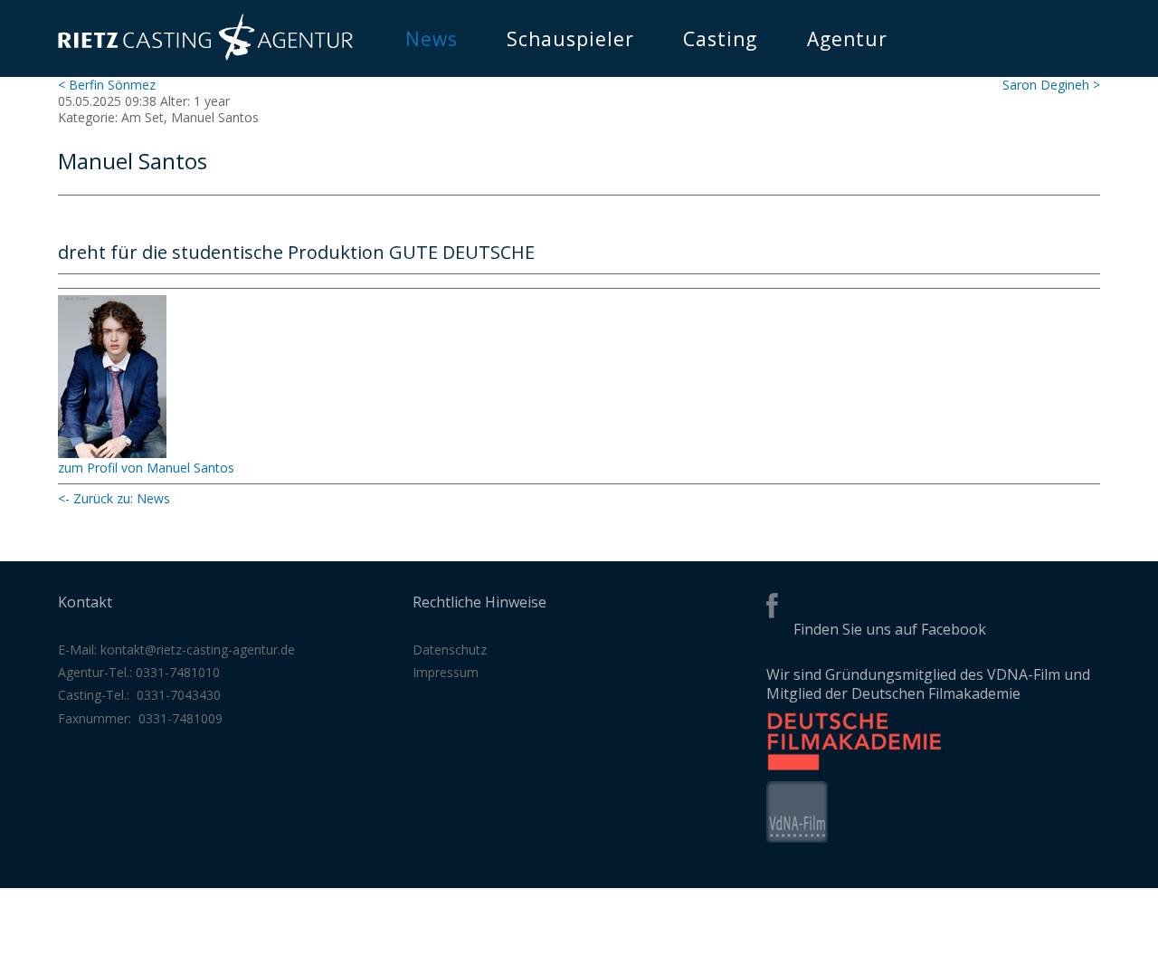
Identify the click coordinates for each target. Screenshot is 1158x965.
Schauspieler (570, 39)
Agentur (847, 39)
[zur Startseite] (205, 55)
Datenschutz (450, 649)
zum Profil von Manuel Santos (146, 467)
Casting (720, 39)
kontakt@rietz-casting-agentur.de (197, 649)
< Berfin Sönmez (107, 84)
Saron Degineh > (1051, 84)
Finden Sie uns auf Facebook (889, 629)
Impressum (446, 672)
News (431, 39)
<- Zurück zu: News (114, 498)
